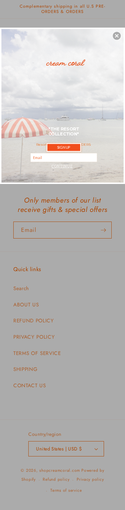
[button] (117, 36)
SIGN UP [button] (64, 147)
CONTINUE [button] (61, 166)
